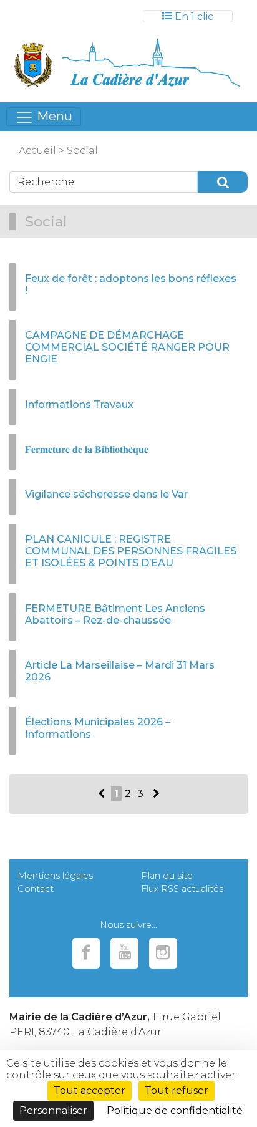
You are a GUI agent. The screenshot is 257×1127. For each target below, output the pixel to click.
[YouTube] (124, 953)
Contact (35, 888)
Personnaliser (53, 1110)
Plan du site (167, 875)
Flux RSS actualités (182, 888)
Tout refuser (176, 1090)
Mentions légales (55, 875)
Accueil (37, 151)
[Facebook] (86, 953)
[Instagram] (163, 953)
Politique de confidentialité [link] (175, 1110)
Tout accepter (89, 1090)
